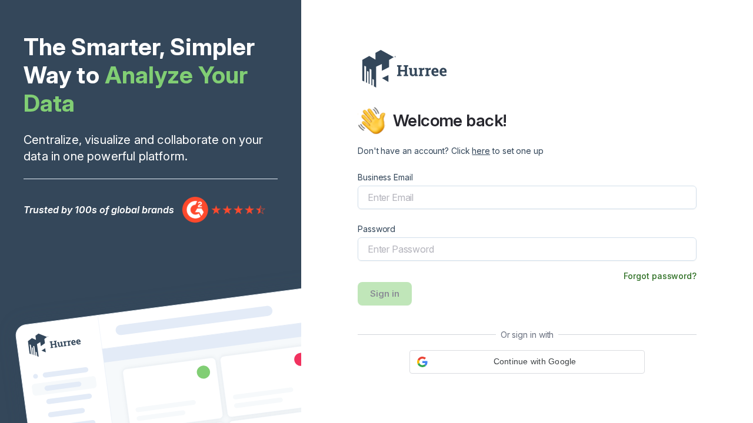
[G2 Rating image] (224, 209)
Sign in (384, 293)
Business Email (385, 177)
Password (376, 229)
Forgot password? (660, 276)
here (481, 151)
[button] (527, 362)
